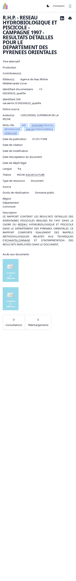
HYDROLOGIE (10, 133)
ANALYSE (30, 129)
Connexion (59, 5)
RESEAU (29, 17)
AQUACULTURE (35, 174)
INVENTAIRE (37, 125)
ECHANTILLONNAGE (17, 240)
